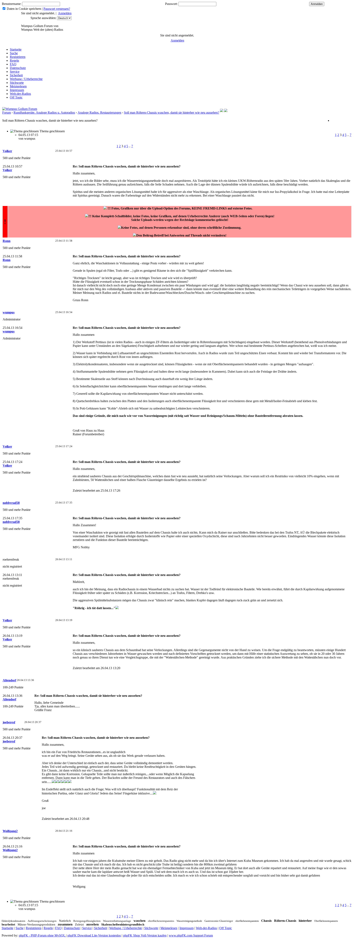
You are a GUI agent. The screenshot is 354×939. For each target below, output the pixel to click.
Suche (14, 53)
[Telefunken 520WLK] (225, 111)
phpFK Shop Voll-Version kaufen (145, 935)
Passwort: (171, 4)
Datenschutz (18, 68)
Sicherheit (16, 75)
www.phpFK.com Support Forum (191, 935)
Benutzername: (11, 4)
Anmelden (64, 13)
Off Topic (16, 97)
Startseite (16, 49)
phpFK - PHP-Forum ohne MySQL (42, 935)
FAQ (13, 64)
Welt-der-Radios (20, 93)
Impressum (17, 90)
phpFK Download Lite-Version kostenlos (94, 935)
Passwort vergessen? (56, 8)
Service (14, 71)
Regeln (14, 60)
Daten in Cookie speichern (24, 8)
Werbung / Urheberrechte (26, 79)
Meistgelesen (18, 86)
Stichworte (17, 82)
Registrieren (17, 57)
